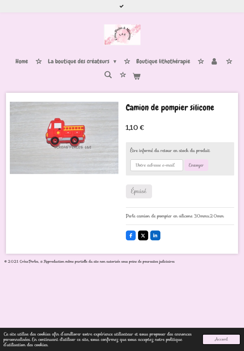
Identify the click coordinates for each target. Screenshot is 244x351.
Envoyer (196, 165)
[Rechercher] (108, 75)
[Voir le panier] (136, 76)
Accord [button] (221, 339)
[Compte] (214, 61)
